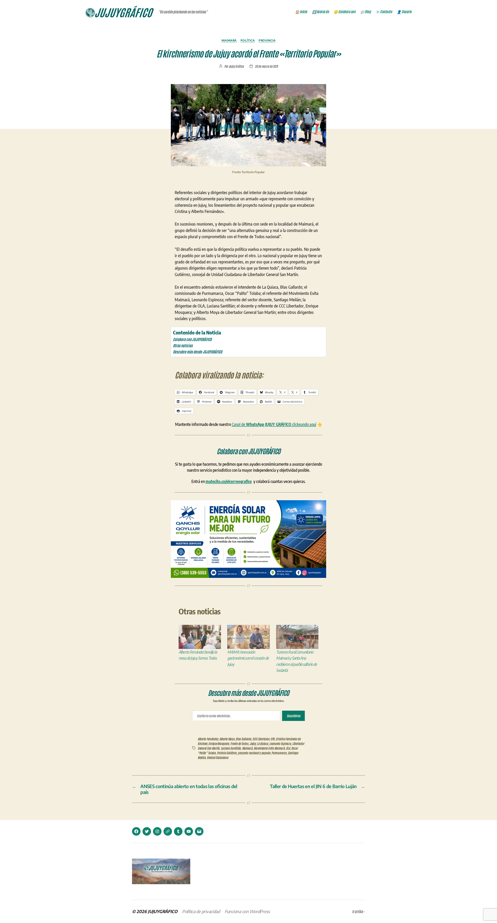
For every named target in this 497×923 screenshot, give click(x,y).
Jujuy (252, 743)
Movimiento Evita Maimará (269, 748)
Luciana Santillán (231, 748)
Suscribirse (293, 716)
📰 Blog (365, 12)
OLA (288, 748)
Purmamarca (278, 753)
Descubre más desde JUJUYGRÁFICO (197, 351)
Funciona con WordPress (247, 911)
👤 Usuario (404, 12)
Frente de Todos (239, 743)
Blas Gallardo (243, 739)
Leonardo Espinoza (280, 743)
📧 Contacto (383, 12)
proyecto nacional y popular (254, 753)
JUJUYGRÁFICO (162, 911)
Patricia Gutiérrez (226, 753)
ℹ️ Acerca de (320, 12)
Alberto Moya (227, 739)
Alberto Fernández (208, 739)
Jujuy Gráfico (236, 66)
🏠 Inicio (301, 12)
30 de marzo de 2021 (266, 66)
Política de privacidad (201, 911)
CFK (272, 739)
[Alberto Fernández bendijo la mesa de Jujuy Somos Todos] (200, 637)
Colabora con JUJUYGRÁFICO (192, 339)
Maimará (229, 40)
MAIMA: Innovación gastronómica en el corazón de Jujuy (247, 658)
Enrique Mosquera (218, 743)
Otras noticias (183, 345)
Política (248, 40)
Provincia (267, 40)
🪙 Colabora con (344, 12)
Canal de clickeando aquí (274, 424)
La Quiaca (262, 743)
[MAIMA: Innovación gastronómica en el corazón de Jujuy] (248, 637)
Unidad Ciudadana (217, 757)
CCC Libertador (260, 739)
